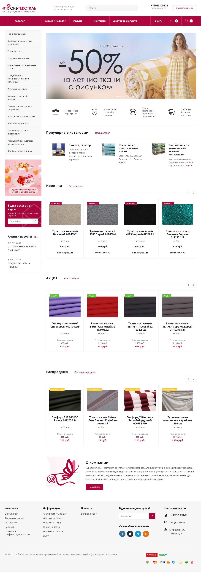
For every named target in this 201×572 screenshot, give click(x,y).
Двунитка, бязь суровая (181, 162)
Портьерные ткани (78, 149)
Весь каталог (102, 132)
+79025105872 (159, 5)
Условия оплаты (52, 522)
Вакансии (10, 526)
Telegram (138, 534)
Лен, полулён (125, 159)
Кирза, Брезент (176, 165)
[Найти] (134, 8)
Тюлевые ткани (77, 152)
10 (134, 96)
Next (193, 193)
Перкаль (138, 159)
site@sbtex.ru (177, 522)
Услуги (46, 535)
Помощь (86, 508)
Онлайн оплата (51, 526)
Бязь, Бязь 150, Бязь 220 (130, 155)
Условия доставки (53, 518)
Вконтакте (122, 534)
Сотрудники (11, 522)
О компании (11, 513)
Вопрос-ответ (89, 513)
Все (36, 236)
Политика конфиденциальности (17, 533)
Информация (51, 508)
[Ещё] (146, 21)
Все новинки (76, 186)
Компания (11, 508)
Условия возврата (53, 531)
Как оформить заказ (54, 513)
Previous (188, 193)
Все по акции (71, 278)
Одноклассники (146, 534)
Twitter (130, 534)
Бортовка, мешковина (180, 158)
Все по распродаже (85, 372)
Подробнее (94, 486)
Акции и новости (14, 518)
